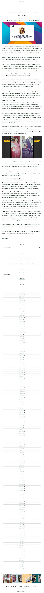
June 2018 (21, 473)
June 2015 (21, 541)
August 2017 (21, 492)
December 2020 (21, 416)
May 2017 (21, 497)
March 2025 (21, 319)
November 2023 (21, 349)
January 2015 (21, 551)
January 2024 (21, 345)
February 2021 (21, 412)
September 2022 (21, 376)
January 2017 (21, 505)
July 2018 (21, 471)
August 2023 (21, 355)
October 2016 (21, 511)
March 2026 (21, 296)
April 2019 (21, 454)
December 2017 (21, 484)
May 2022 (21, 383)
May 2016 (21, 520)
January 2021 (21, 414)
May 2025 (21, 315)
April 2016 (21, 522)
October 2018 (21, 465)
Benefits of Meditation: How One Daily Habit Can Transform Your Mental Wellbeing (22, 263)
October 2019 (21, 442)
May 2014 (21, 566)
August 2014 (21, 560)
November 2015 (21, 532)
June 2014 (21, 564)
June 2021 (21, 404)
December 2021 (21, 393)
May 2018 (21, 475)
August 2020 (21, 423)
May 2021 (21, 406)
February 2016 (21, 526)
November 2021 (21, 395)
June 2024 (21, 336)
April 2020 (21, 431)
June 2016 (21, 518)
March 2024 (21, 342)
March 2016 (21, 524)
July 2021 (21, 402)
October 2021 (21, 397)
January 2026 (21, 300)
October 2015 (21, 533)
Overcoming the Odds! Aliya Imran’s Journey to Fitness (22, 20)
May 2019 (21, 452)
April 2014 (21, 568)
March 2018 (21, 478)
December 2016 (21, 507)
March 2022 (21, 387)
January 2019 (21, 459)
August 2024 (21, 332)
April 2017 (21, 499)
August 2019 (21, 446)
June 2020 (21, 427)
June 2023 (21, 359)
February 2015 (21, 549)
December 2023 (21, 347)
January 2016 (21, 528)
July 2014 (21, 562)
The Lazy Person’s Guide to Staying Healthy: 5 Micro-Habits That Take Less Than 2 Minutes (22, 258)
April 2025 (21, 317)
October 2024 (21, 328)
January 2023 (21, 368)
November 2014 (21, 554)
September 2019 (21, 444)
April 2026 (21, 294)
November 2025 (21, 304)
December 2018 (21, 461)
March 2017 (21, 501)
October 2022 (21, 374)
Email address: (22, 272)
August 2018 (21, 469)
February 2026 (21, 298)
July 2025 (21, 311)
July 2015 (21, 539)
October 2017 (21, 488)
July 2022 (21, 380)
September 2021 (21, 399)
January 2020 (21, 437)
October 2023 (21, 351)
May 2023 (21, 361)
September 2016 (21, 513)
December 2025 (21, 302)
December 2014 (21, 552)
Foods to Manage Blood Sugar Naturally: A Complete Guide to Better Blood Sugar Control (22, 256)
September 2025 (21, 307)
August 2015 (21, 537)
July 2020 (21, 425)
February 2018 (21, 480)
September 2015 (21, 535)
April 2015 (21, 545)
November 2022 (21, 372)
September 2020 (21, 421)
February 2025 (21, 321)
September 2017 (21, 490)
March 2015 (21, 547)
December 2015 (21, 530)
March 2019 (21, 456)
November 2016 (21, 509)
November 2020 (21, 418)
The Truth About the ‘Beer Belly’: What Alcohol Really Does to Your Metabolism (22, 261)
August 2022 (21, 378)
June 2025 (21, 313)
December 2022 (21, 370)
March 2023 (21, 364)
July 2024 (21, 334)
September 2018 (21, 467)
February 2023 (21, 366)
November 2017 (21, 486)
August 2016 (21, 514)
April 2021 (21, 408)
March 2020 (21, 433)
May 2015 (21, 543)
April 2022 (21, 385)
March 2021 (21, 410)
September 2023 (21, 353)
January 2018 (21, 482)
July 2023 (21, 357)
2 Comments (26, 18)
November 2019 (21, 440)
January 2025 (21, 323)
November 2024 (21, 326)
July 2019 (21, 448)
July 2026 (21, 288)
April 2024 (21, 340)
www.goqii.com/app (6, 235)
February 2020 (21, 435)
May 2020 (21, 429)
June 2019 (21, 450)
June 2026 (21, 290)
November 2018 (21, 463)
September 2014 (21, 558)
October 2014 (21, 556)
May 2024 (21, 338)
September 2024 (21, 330)
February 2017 (21, 503)
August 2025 (21, 309)
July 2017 (21, 494)
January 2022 (21, 391)
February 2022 (21, 389)
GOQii (22, 1)
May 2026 (21, 292)
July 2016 (21, 516)
